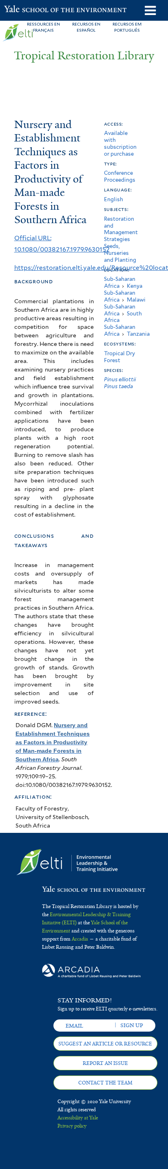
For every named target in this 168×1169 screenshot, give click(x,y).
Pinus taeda (118, 386)
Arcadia (80, 939)
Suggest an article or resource (105, 1044)
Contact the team (105, 1083)
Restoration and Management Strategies (121, 229)
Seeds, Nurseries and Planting (120, 253)
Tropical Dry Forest (119, 356)
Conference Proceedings (119, 176)
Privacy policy (71, 1126)
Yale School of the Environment (24, 9)
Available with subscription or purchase (120, 143)
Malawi (136, 300)
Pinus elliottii (120, 379)
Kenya (134, 286)
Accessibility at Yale (77, 1118)
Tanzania (138, 334)
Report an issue (105, 1063)
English (113, 199)
